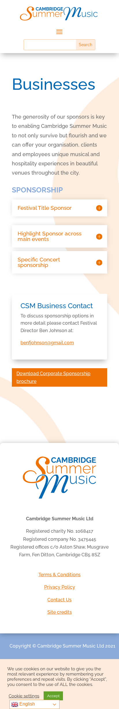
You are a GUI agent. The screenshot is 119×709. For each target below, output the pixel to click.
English (26, 703)
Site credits (59, 612)
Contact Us (59, 600)
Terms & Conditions (59, 574)
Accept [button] (53, 696)
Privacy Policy (59, 587)
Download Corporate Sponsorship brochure (53, 377)
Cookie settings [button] (24, 695)
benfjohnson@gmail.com (47, 342)
